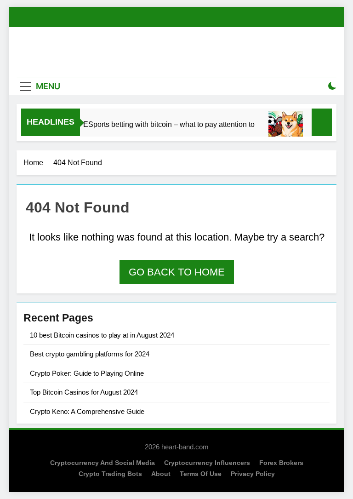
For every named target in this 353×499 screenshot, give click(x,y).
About (161, 473)
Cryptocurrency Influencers (207, 462)
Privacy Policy (253, 473)
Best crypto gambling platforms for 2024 (89, 354)
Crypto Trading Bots (110, 473)
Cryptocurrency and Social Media (102, 462)
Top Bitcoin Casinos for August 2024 (84, 392)
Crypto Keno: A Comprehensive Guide (87, 411)
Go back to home (177, 272)
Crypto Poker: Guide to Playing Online (87, 373)
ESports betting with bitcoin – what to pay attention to (166, 124)
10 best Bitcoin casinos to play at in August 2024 (102, 335)
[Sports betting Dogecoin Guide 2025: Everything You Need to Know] (283, 128)
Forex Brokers (281, 462)
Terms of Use (201, 473)
